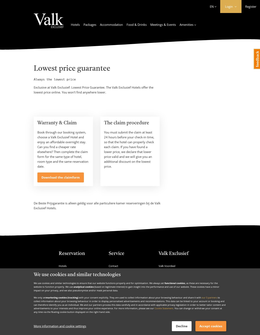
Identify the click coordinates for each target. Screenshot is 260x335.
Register (250, 6)
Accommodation (111, 25)
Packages (89, 25)
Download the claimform (60, 177)
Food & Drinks (137, 25)
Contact (113, 266)
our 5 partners (209, 297)
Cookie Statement (164, 308)
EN (212, 6)
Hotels (75, 25)
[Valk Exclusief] (49, 23)
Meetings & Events (163, 25)
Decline (181, 326)
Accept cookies (210, 326)
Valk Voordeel (167, 266)
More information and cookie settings (60, 326)
